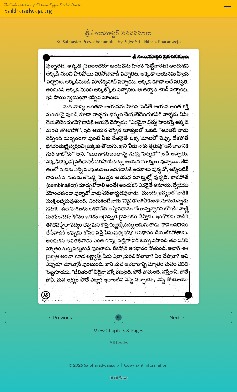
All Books (119, 342)
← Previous (60, 317)
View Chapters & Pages (118, 330)
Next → (176, 317)
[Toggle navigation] (227, 9)
